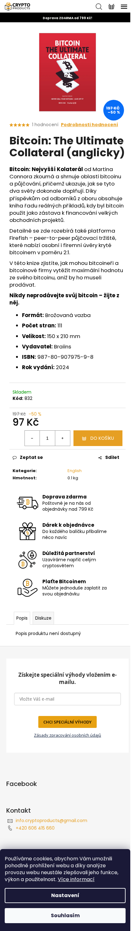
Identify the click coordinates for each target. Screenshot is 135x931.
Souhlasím (65, 915)
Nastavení (65, 895)
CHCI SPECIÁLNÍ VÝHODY (67, 722)
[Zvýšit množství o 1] (62, 438)
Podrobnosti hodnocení (89, 125)
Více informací (76, 879)
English (75, 471)
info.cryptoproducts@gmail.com (51, 820)
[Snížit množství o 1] (32, 438)
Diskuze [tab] (43, 618)
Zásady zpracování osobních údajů (67, 735)
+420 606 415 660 (35, 828)
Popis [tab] (22, 618)
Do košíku (102, 438)
